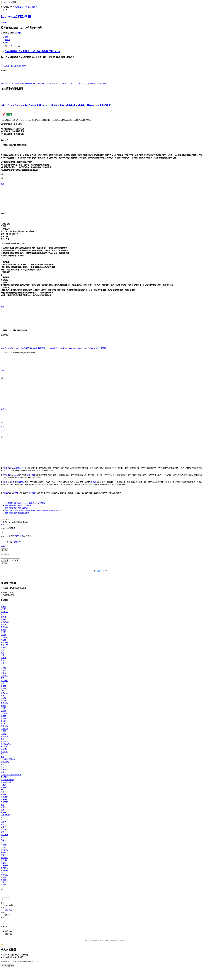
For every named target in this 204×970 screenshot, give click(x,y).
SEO (2, 789)
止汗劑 (3, 635)
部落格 (7, 40)
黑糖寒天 (4, 777)
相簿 (6, 37)
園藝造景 (4, 749)
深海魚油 (4, 736)
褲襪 (2, 832)
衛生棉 (6, 493)
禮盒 (2, 655)
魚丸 (2, 665)
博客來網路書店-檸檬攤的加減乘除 (18, 505)
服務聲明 (122, 940)
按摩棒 (3, 853)
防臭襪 (3, 619)
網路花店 (4, 794)
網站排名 (4, 787)
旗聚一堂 (4, 645)
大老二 (3, 840)
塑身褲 (3, 880)
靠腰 (2, 764)
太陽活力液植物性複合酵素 (11, 775)
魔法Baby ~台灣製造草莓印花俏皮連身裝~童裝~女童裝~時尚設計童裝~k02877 (34, 510)
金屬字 (3, 812)
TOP (2, 184)
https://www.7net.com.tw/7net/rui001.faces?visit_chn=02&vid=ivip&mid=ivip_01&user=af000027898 (56, 105)
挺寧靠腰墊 (5, 762)
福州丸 (3, 673)
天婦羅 (3, 668)
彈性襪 (3, 830)
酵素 (2, 739)
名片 (6, 42)
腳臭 (2, 614)
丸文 (12, 482)
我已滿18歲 (5, 966)
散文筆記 (17, 542)
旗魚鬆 (93, 482)
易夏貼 (3, 630)
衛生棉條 (4, 865)
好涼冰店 (4, 624)
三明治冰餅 (5, 622)
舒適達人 (16, 493)
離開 (12, 966)
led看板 (3, 827)
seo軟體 (3, 785)
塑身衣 (3, 409)
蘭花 (2, 757)
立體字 (3, 807)
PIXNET (86, 940)
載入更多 (4, 550)
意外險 (3, 741)
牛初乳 (3, 734)
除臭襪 (6, 468)
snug (2, 370)
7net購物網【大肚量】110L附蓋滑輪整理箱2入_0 (32, 51)
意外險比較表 (6, 744)
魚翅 (2, 678)
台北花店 (4, 802)
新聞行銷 (4, 875)
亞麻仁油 (4, 729)
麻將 (2, 837)
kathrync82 (4, 524)
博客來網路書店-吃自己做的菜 (16, 508)
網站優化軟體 (6, 782)
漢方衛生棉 (32, 493)
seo (2, 872)
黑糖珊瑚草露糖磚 (7, 780)
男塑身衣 (30, 475)
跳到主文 (4, 22)
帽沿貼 (3, 609)
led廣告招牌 (5, 815)
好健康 (3, 723)
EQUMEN (4, 882)
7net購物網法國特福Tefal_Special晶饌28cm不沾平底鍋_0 (25, 503)
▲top (3, 546)
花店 (2, 792)
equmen (15, 475)
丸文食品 (21, 482)
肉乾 (2, 663)
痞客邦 (16, 536)
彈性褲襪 (4, 835)
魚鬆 (2, 427)
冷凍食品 (4, 676)
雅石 (2, 754)
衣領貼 (3, 607)
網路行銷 (4, 870)
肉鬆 (2, 653)
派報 (2, 805)
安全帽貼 (4, 627)
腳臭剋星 (19, 468)
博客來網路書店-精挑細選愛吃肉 (17, 513)
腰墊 (2, 767)
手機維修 (4, 860)
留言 (21, 536)
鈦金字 (3, 824)
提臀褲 (3, 884)
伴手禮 (3, 658)
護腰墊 (3, 769)
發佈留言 (4, 563)
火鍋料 (3, 670)
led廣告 (3, 822)
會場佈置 (4, 800)
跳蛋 (2, 855)
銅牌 (2, 810)
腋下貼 (3, 632)
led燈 (3, 817)
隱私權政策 (113, 940)
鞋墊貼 (3, 640)
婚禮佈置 (4, 797)
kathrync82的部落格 (16, 16)
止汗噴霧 (4, 637)
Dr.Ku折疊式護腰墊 (8, 759)
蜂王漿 (3, 731)
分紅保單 (4, 746)
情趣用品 (4, 850)
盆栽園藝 (4, 752)
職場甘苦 (18, 33)
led (2, 819)
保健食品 (4, 726)
